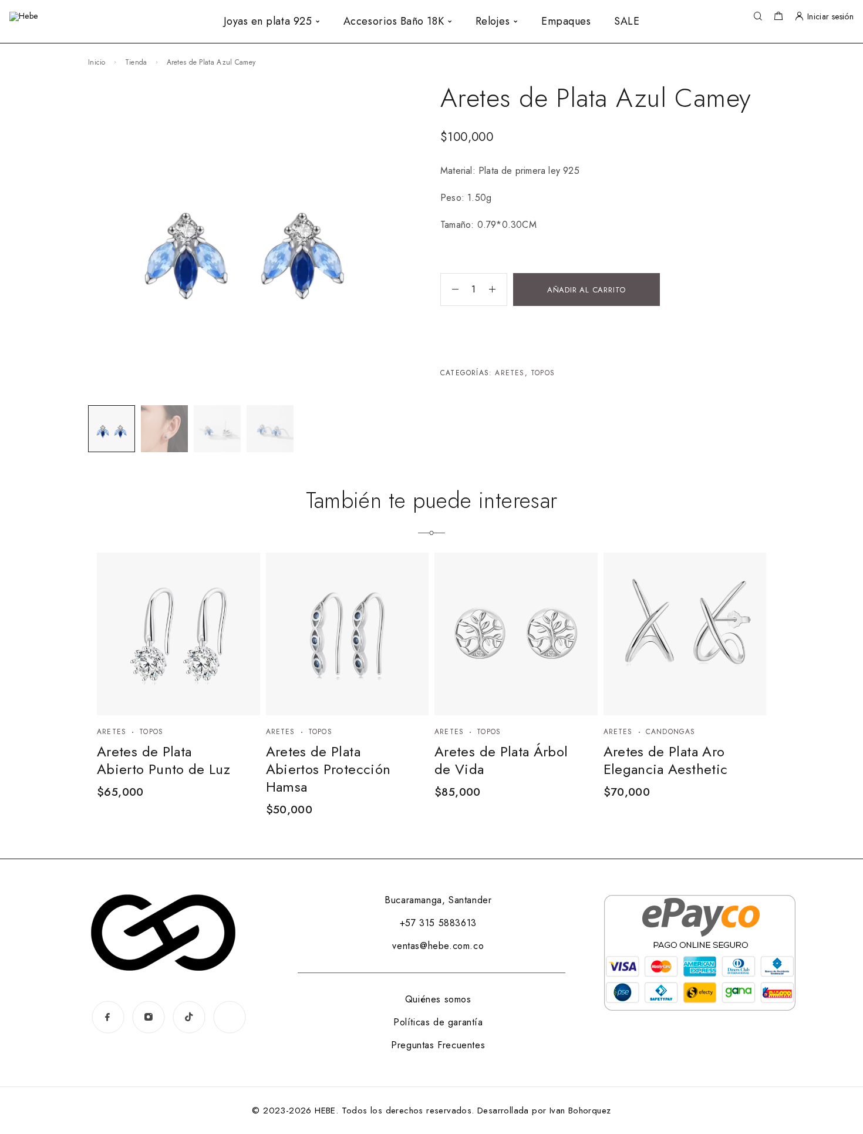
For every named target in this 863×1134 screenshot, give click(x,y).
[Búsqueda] (757, 17)
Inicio (97, 62)
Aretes (509, 373)
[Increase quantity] (498, 289)
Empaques (566, 21)
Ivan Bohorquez (580, 1110)
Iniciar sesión (830, 16)
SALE (626, 21)
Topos (543, 373)
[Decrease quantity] (450, 289)
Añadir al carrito (586, 289)
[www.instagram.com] (229, 1017)
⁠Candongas (671, 731)
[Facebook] (107, 1017)
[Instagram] (148, 1017)
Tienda (136, 62)
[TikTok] (188, 1017)
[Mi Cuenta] (799, 17)
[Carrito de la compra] (778, 17)
